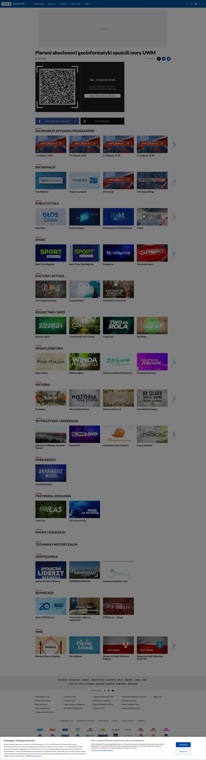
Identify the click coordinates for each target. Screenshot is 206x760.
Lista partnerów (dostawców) (102, 750)
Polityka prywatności (33, 756)
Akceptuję (183, 745)
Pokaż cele (183, 751)
